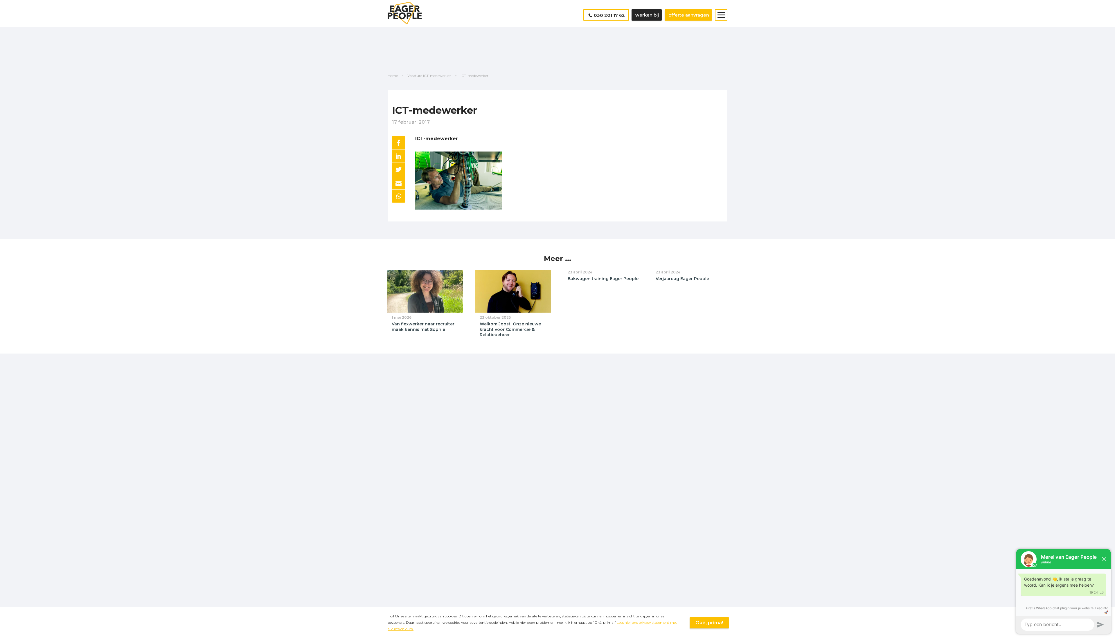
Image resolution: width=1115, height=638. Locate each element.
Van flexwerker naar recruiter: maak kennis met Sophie (423, 326)
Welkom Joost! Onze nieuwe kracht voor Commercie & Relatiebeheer (510, 329)
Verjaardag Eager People (682, 278)
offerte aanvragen (688, 15)
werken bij (647, 15)
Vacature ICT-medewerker (429, 75)
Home (393, 75)
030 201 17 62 (609, 15)
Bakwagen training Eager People (603, 278)
